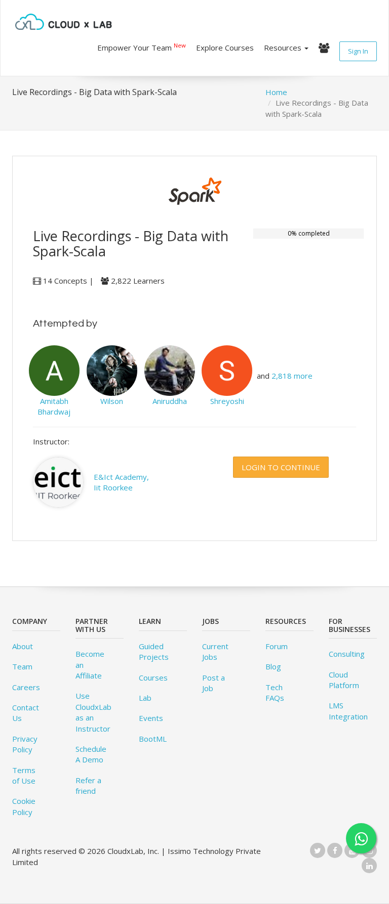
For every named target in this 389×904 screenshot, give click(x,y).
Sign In (358, 51)
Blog (273, 666)
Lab (145, 698)
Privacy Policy (24, 744)
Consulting (347, 654)
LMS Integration (348, 710)
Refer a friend (88, 785)
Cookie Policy (23, 806)
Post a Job (213, 682)
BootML (153, 739)
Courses (153, 677)
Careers (26, 687)
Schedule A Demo (90, 754)
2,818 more (292, 376)
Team (22, 666)
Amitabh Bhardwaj (53, 406)
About (22, 646)
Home (276, 92)
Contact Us (25, 712)
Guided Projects (154, 651)
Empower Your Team (141, 47)
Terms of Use (23, 775)
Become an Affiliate (89, 665)
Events (151, 718)
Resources (283, 47)
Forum (276, 646)
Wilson (111, 401)
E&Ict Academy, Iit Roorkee (121, 482)
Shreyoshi (227, 401)
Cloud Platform (344, 679)
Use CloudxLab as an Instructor (93, 712)
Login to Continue (281, 467)
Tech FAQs (274, 692)
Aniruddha (169, 401)
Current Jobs (215, 651)
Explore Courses (225, 47)
